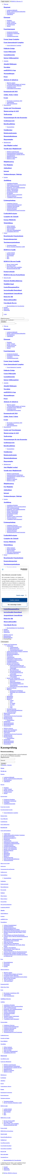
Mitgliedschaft (7, 142)
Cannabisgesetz (10, 657)
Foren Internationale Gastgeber (14, 42)
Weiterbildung (8, 223)
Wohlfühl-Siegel (9, 284)
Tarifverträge (8, 114)
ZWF (11, 707)
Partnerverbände (9, 271)
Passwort (3, 760)
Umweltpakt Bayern (10, 303)
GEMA (12, 700)
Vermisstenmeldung (8, 926)
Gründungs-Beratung (12, 207)
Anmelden (3, 321)
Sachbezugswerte (9, 121)
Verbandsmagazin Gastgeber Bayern (16, 154)
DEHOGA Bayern (8, 728)
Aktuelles (6, 61)
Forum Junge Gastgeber (11, 39)
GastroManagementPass (11, 287)
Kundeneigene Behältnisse (16, 690)
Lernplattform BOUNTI (13, 231)
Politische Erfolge (9, 48)
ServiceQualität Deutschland (13, 290)
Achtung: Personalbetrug (10, 947)
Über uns (6, 4)
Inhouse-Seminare (11, 227)
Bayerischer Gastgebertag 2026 (14, 100)
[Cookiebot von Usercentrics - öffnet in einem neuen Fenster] (20, 569)
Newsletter (7, 67)
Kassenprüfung (10, 127)
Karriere (6, 177)
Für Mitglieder (8, 165)
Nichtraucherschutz (11, 709)
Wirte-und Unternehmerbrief (14, 230)
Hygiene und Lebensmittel (13, 664)
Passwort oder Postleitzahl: (7, 320)
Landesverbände (11, 252)
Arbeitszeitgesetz (14, 647)
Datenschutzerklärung (15, 682)
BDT (8, 258)
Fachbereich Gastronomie (13, 33)
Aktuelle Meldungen (10, 64)
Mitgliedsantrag (9, 161)
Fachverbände (10, 255)
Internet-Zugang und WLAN (17, 679)
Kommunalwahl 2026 (11, 91)
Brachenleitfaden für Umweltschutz (15, 306)
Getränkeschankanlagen (12, 662)
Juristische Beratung (12, 209)
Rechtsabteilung (11, 13)
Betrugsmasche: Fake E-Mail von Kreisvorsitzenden (12, 949)
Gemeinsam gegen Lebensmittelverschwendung (14, 87)
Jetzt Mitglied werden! (11, 145)
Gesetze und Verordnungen (12, 108)
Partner (5, 233)
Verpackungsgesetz (11, 711)
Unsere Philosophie (10, 51)
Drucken (9, 765)
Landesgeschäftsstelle (12, 10)
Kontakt (6, 307)
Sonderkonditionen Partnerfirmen (15, 153)
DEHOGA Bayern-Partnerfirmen (14, 275)
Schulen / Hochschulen (12, 190)
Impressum (6, 308)
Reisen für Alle (8, 296)
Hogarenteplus (8, 139)
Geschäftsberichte (9, 55)
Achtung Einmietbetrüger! (10, 925)
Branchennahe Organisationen (13, 236)
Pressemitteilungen (8, 962)
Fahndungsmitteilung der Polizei (11, 929)
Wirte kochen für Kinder (10, 978)
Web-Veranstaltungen (12, 103)
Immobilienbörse (11, 156)
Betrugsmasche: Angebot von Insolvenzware (15, 953)
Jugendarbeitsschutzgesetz (16, 650)
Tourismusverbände (11, 245)
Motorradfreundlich (10, 300)
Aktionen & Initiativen (11, 80)
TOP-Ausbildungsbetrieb (13, 186)
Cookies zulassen (14, 600)
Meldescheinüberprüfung (10, 928)
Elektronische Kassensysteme (14, 658)
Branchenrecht (7, 105)
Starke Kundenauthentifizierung (14, 710)
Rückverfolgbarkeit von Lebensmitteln (15, 676)
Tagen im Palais (11, 228)
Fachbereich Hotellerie (12, 32)
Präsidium (9, 20)
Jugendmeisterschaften (12, 191)
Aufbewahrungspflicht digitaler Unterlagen (17, 651)
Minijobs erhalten (11, 83)
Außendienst (10, 14)
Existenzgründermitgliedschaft (14, 204)
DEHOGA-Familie (10, 250)
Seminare (3, 892)
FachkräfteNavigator (10, 213)
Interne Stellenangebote (11, 58)
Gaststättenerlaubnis (12, 661)
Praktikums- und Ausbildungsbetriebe (16, 187)
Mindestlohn (10, 697)
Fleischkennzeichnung (15, 671)
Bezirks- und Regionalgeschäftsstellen (16, 11)
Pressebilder (7, 965)
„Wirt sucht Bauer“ (8, 981)
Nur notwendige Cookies (14, 604)
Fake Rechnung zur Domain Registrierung (14, 935)
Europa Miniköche (10, 220)
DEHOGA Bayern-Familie (12, 261)
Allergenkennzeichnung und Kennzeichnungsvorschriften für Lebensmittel (18, 667)
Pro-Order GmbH (11, 265)
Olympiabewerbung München (14, 85)
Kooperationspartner (10, 239)
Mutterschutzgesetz (14, 648)
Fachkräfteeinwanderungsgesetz (14, 660)
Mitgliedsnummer (5, 757)
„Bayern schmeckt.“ (12, 196)
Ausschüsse (10, 34)
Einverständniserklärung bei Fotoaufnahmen (17, 684)
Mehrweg (9, 689)
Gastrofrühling (10, 102)
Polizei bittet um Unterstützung (11, 943)
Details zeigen (20, 595)
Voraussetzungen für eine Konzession (15, 117)
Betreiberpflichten (9, 124)
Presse (6, 77)
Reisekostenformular (10, 133)
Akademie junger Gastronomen (14, 194)
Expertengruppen (9, 29)
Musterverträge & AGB (11, 111)
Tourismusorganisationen (12, 242)
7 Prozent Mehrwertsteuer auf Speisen (16, 84)
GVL (11, 706)
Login (5, 314)
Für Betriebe (10, 193)
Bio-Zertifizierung (14, 669)
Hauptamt (7, 7)
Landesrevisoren (11, 24)
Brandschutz (10, 655)
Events (6, 98)
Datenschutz (7, 310)
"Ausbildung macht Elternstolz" (14, 197)
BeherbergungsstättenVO (13, 654)
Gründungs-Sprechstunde (13, 206)
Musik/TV (9, 699)
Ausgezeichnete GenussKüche (13, 293)
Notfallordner (8, 130)
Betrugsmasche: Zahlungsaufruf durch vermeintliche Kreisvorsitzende (13, 940)
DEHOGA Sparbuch (12, 157)
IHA (8, 257)
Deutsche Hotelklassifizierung (13, 281)
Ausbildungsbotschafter (12, 36)
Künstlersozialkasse (11, 688)
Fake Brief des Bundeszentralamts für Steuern (15, 930)
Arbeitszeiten (10, 646)
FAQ (11, 695)
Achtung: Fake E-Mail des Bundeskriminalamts (15, 951)
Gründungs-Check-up (12, 203)
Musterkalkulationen (10, 136)
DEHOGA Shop (11, 158)
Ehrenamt (7, 17)
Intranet (9, 26)
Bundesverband (10, 254)
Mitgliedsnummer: (5, 318)
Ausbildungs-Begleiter (12, 183)
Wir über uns (3, 771)
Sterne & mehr (7, 277)
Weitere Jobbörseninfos (12, 189)
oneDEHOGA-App (10, 70)
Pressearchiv (7, 963)
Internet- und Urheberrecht (13, 678)
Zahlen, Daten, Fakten (11, 94)
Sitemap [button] (2, 768)
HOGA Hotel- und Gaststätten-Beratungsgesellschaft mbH (14, 267)
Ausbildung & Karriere (6, 998)
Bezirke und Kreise (11, 23)
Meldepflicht (10, 696)
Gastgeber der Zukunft (11, 216)
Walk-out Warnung (8, 942)
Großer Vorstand (11, 21)
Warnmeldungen (9, 73)
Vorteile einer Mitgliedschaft (12, 148)
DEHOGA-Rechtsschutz (13, 151)
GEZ (11, 702)
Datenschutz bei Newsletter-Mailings (19, 686)
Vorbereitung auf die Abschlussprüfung (16, 184)
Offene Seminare (11, 226)
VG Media (12, 703)
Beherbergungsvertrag (12, 653)
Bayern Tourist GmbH (12, 264)
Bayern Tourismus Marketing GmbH (16, 246)
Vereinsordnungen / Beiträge (13, 174)
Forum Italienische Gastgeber (14, 45)
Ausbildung (7, 180)
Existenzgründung (9, 200)
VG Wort (12, 704)
